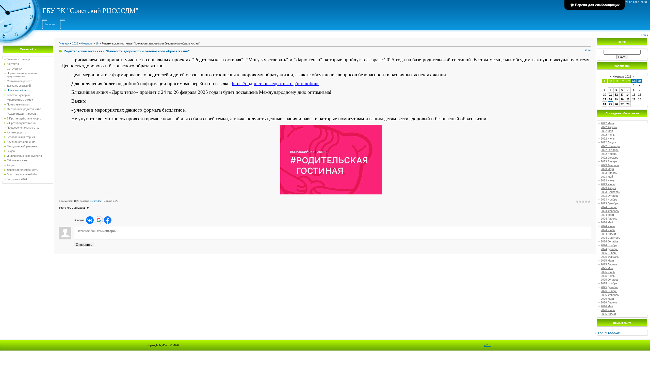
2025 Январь (609, 252)
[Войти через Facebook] (107, 220)
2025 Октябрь (610, 279)
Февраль (86, 43)
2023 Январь (609, 161)
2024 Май (607, 222)
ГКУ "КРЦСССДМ (609, 332)
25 (610, 104)
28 (627, 104)
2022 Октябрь (610, 149)
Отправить (84, 245)
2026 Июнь (608, 310)
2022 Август (608, 142)
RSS (645, 34)
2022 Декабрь (609, 157)
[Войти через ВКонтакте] (90, 220)
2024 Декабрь (609, 249)
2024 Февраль (610, 210)
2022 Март (607, 123)
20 (622, 99)
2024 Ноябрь (609, 245)
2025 (75, 43)
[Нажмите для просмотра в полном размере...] (331, 126)
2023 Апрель (609, 172)
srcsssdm (95, 201)
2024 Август (608, 233)
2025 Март (607, 260)
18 (97, 43)
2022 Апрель (609, 127)
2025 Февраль (610, 256)
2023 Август (608, 188)
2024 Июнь (608, 226)
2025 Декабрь (609, 287)
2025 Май (607, 268)
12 (616, 94)
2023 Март (607, 169)
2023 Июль (608, 184)
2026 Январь (609, 291)
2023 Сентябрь (610, 191)
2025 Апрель (609, 264)
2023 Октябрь (610, 195)
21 (627, 99)
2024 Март (607, 214)
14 (627, 94)
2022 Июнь (608, 134)
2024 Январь (609, 207)
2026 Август (608, 313)
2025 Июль (608, 275)
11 (610, 94)
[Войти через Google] (99, 220)
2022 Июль (608, 138)
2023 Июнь (608, 180)
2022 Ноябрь (609, 153)
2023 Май (607, 176)
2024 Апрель (609, 218)
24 (604, 104)
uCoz (487, 345)
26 (616, 104)
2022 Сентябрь (610, 146)
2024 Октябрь (610, 241)
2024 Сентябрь (610, 237)
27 (622, 104)
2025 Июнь (608, 271)
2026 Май (607, 306)
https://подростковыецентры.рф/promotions (275, 83)
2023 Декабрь (609, 203)
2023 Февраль (610, 165)
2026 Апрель (609, 302)
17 (604, 99)
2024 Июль (608, 230)
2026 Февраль (610, 294)
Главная (50, 24)
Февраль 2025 (622, 76)
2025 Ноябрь (609, 283)
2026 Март (607, 298)
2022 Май (607, 130)
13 (622, 94)
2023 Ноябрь (609, 199)
